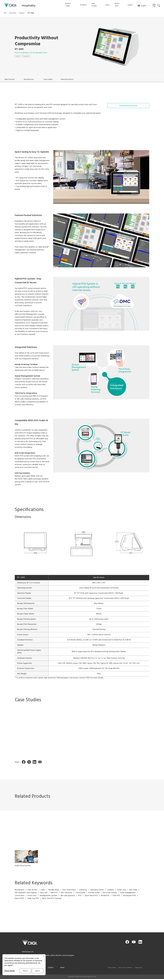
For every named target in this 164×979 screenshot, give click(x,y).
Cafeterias (83, 889)
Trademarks (138, 967)
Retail (17, 56)
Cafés (42, 889)
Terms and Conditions (125, 967)
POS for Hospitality (22, 52)
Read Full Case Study (51, 744)
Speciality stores (97, 889)
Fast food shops (69, 889)
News (62, 967)
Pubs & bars (32, 889)
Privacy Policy (112, 967)
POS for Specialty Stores (38, 52)
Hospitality (26, 56)
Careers (50, 967)
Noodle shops (53, 889)
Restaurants (19, 889)
